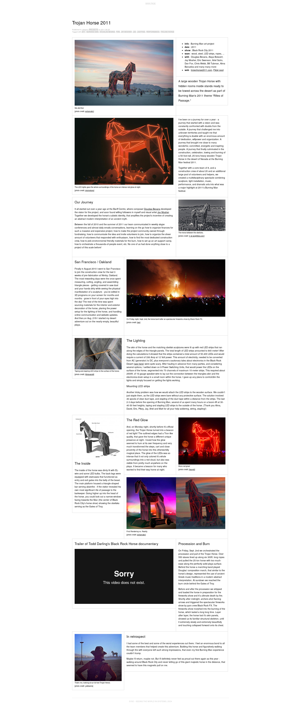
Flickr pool (218, 70)
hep (138, 322)
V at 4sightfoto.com (196, 236)
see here (139, 363)
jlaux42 (192, 469)
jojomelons (89, 190)
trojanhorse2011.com (201, 70)
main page (150, 3)
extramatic (89, 111)
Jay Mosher (163, 212)
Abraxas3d (89, 374)
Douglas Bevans (152, 208)
